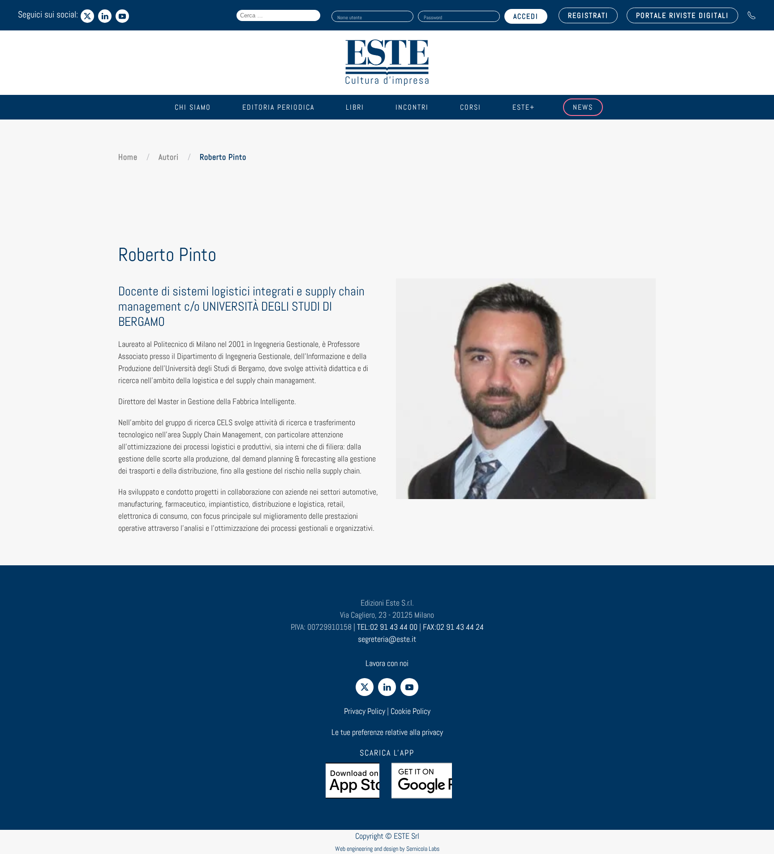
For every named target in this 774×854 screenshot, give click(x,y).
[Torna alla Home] (387, 63)
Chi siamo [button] (193, 107)
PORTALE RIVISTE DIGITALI (682, 15)
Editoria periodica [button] (278, 107)
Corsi (470, 107)
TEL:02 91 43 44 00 (387, 627)
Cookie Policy (410, 711)
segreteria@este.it (387, 639)
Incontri (412, 107)
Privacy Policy (364, 711)
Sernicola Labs (422, 849)
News (583, 107)
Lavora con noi (387, 663)
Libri (355, 107)
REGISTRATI (588, 15)
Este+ (523, 107)
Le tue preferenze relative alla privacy (387, 732)
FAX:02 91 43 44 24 (453, 627)
